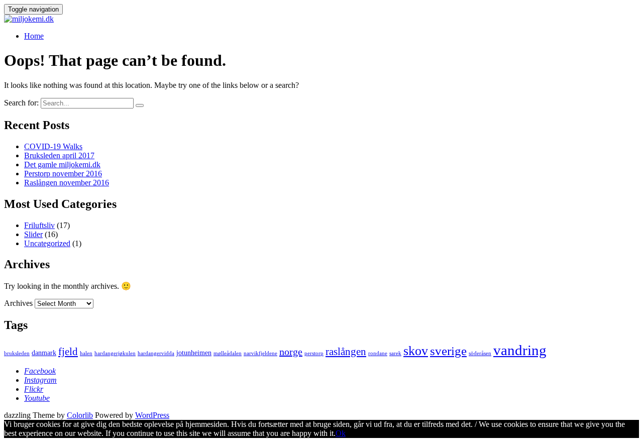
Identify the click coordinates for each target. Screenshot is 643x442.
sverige (448, 351)
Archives (18, 303)
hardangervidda (156, 353)
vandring (520, 350)
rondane (377, 353)
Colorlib (80, 415)
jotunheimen (193, 353)
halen (86, 353)
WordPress (152, 415)
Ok (341, 433)
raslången (346, 352)
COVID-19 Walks (53, 146)
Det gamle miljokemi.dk (62, 164)
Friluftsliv (39, 225)
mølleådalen (227, 353)
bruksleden (17, 353)
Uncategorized (47, 243)
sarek (395, 353)
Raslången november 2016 (66, 182)
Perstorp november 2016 (63, 173)
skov (415, 351)
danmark (44, 353)
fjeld (68, 352)
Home (34, 36)
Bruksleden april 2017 (59, 155)
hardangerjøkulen (115, 353)
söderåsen (480, 353)
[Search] (140, 105)
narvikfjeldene (260, 353)
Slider (33, 234)
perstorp (314, 353)
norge (290, 351)
